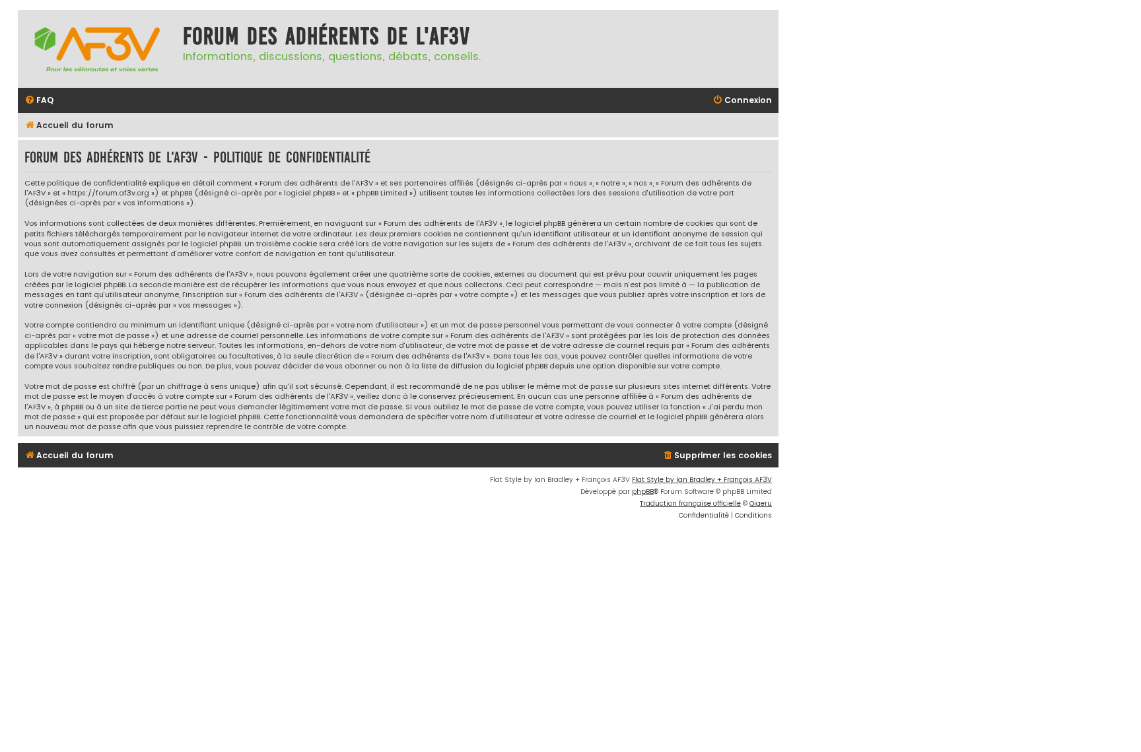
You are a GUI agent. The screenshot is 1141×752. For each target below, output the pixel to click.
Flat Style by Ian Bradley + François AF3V (702, 480)
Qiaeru (760, 503)
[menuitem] (38, 101)
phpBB (643, 491)
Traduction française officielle (690, 503)
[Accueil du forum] (97, 49)
